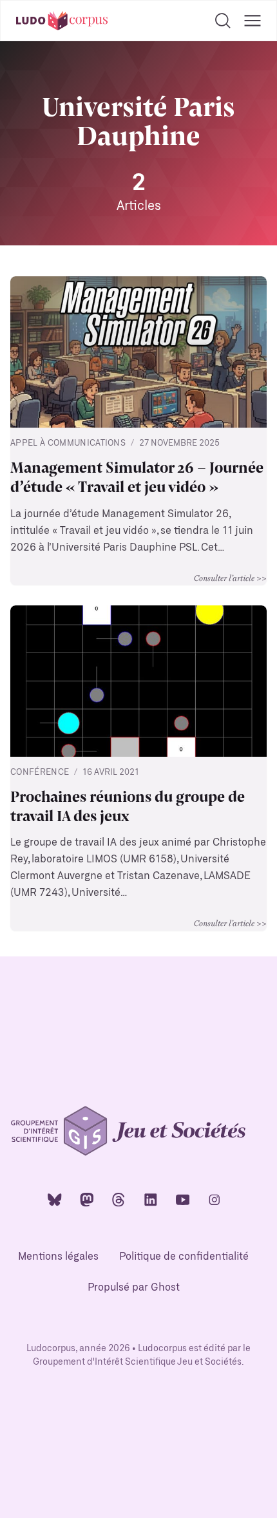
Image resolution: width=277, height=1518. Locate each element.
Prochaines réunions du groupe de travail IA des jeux (127, 805)
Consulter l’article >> (230, 578)
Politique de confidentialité (184, 1257)
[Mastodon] (87, 1198)
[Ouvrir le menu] (252, 20)
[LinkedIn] (150, 1198)
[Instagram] (214, 1198)
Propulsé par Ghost (134, 1288)
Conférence (39, 772)
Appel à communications (68, 443)
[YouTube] (183, 1198)
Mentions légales (58, 1257)
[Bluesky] (54, 1198)
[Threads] (118, 1198)
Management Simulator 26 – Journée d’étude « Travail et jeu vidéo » (136, 476)
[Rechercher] (222, 20)
